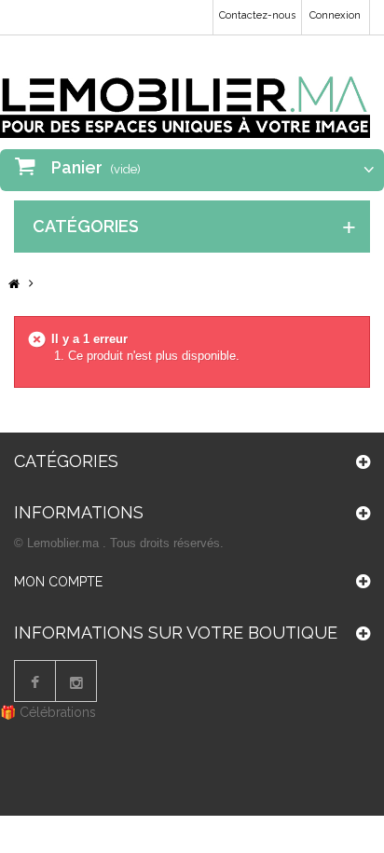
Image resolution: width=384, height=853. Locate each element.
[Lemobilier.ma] (185, 93)
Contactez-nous (257, 15)
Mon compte (58, 581)
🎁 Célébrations (48, 712)
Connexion (335, 15)
